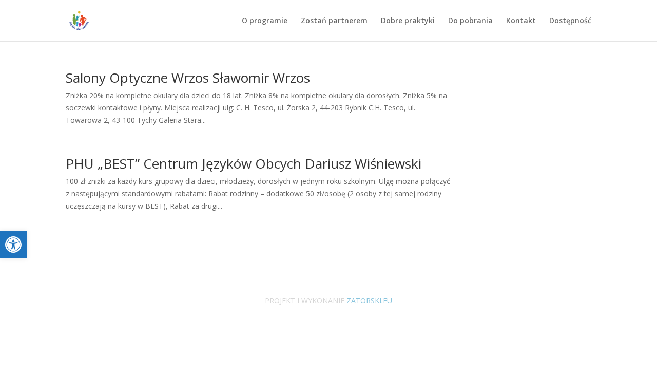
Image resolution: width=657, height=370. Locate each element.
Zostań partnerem (334, 21)
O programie (264, 21)
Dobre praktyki (408, 21)
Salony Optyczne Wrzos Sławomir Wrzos (188, 77)
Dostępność (570, 21)
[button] (13, 244)
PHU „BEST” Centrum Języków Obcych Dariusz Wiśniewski (243, 163)
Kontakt (521, 21)
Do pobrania (470, 21)
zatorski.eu (368, 300)
